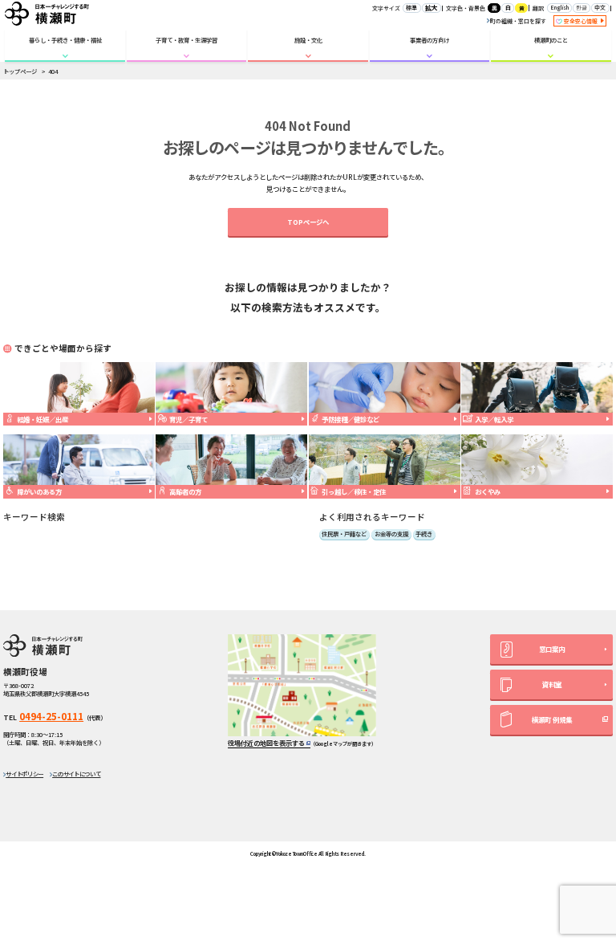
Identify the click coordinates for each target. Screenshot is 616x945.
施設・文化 (308, 39)
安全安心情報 (581, 21)
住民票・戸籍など (344, 534)
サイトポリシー (24, 773)
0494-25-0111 (51, 716)
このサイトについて (76, 773)
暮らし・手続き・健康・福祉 (65, 39)
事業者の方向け (429, 39)
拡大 (431, 7)
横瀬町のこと (551, 39)
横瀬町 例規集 (552, 719)
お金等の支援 (391, 534)
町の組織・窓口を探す (518, 21)
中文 (600, 7)
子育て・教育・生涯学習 (186, 39)
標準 (411, 7)
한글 (581, 7)
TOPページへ (308, 221)
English (559, 7)
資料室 (551, 684)
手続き (423, 534)
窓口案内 (552, 649)
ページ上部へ (587, 825)
